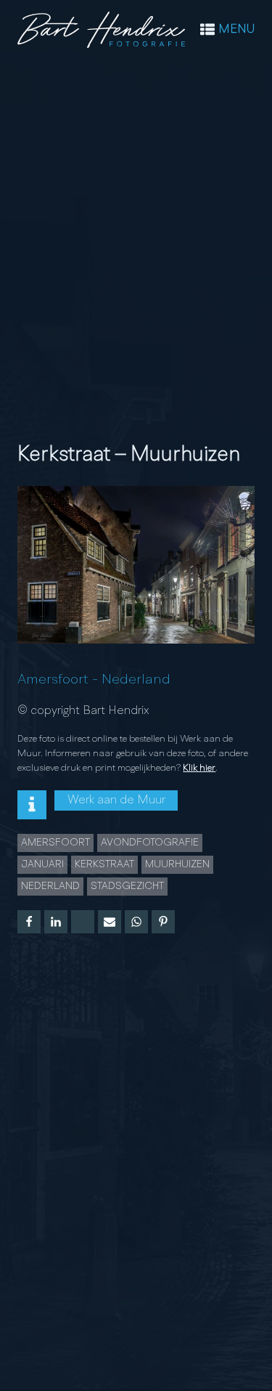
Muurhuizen (177, 864)
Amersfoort (52, 680)
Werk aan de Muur (116, 800)
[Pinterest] (163, 921)
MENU (236, 30)
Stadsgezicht (127, 886)
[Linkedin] (55, 921)
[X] (82, 921)
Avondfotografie (150, 843)
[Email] (109, 921)
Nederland (136, 680)
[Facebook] (29, 921)
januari (42, 864)
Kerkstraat (104, 864)
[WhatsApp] (136, 921)
